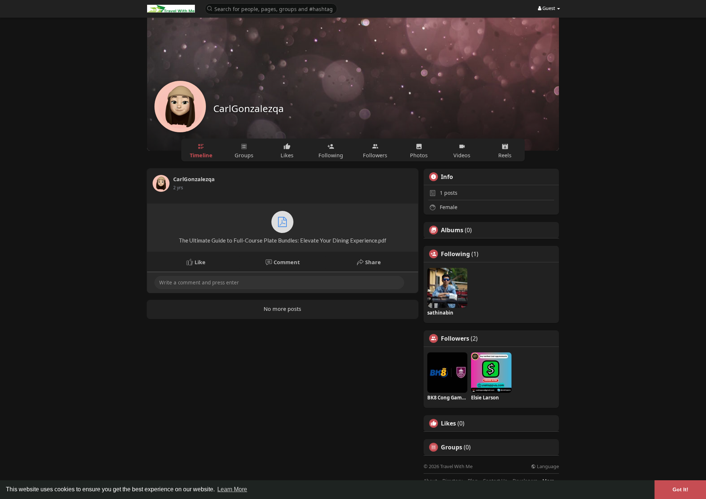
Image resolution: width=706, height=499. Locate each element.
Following (455, 254)
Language (547, 466)
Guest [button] (548, 8)
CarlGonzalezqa (248, 108)
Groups (451, 447)
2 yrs (178, 187)
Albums (452, 230)
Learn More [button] (232, 489)
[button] (271, 8)
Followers (455, 338)
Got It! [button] (680, 489)
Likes (448, 423)
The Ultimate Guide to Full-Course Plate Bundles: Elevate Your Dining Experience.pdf (282, 240)
